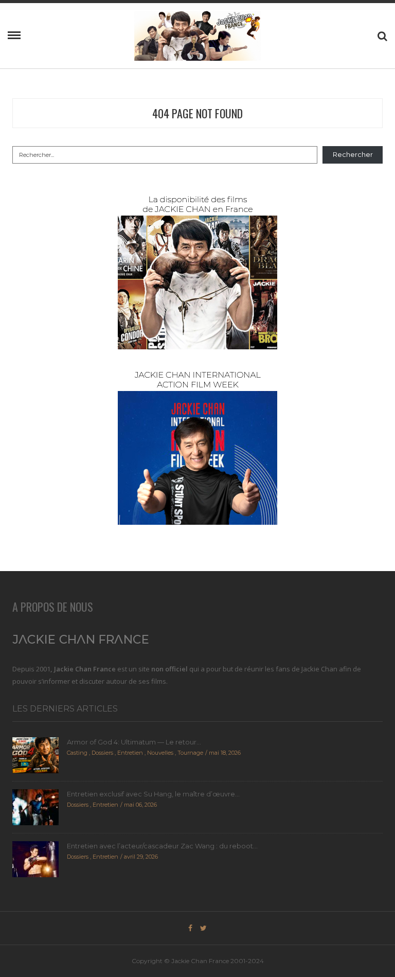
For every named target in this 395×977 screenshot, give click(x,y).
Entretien (130, 752)
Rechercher (353, 154)
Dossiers (102, 752)
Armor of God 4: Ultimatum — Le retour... (134, 742)
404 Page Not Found (197, 113)
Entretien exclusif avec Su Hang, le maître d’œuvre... (153, 794)
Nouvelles (160, 752)
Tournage (190, 752)
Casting (77, 752)
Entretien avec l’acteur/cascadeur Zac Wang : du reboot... (162, 846)
